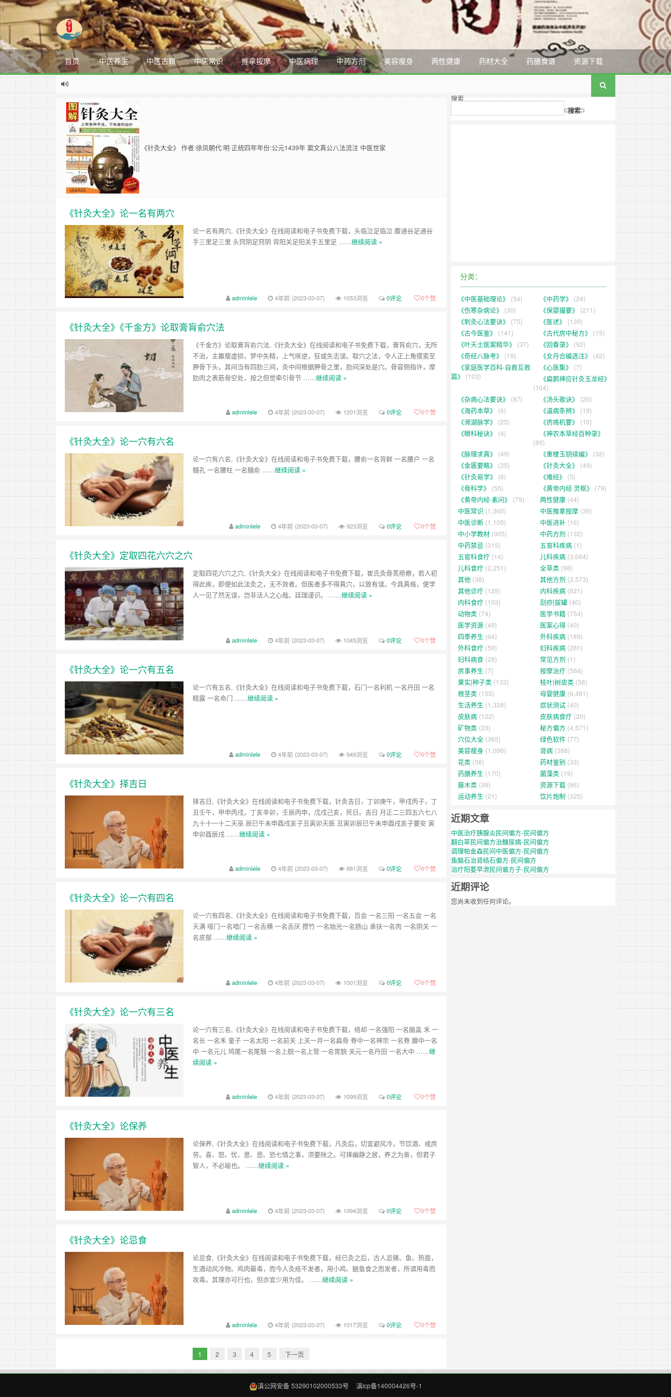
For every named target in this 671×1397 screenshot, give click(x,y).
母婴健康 (553, 693)
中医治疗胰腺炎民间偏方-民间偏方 (500, 832)
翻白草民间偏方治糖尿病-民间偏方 (500, 841)
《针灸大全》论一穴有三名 (119, 1011)
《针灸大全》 (559, 465)
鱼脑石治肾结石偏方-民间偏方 (493, 859)
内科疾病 (553, 590)
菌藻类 (549, 773)
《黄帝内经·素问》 (484, 499)
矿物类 (467, 727)
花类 (464, 761)
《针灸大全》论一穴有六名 (119, 441)
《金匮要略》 (477, 465)
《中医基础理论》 (483, 298)
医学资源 (470, 624)
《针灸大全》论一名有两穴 (119, 213)
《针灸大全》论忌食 (106, 1239)
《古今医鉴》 (477, 332)
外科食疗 (470, 647)
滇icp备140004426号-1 (389, 1385)
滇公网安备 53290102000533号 (303, 1385)
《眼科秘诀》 (477, 433)
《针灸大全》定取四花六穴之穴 (129, 555)
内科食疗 (470, 602)
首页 (72, 61)
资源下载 (588, 61)
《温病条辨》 (559, 410)
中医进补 (553, 522)
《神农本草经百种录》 (572, 433)
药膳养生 (470, 773)
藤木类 (467, 784)
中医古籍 (161, 61)
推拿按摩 (256, 61)
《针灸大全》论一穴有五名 (119, 669)
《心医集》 (556, 366)
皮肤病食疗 (556, 716)
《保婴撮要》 (559, 309)
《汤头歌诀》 (559, 398)
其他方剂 (553, 579)
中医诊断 (470, 522)
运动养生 (470, 796)
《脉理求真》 (477, 453)
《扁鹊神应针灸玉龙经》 (575, 378)
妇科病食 (470, 659)
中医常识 (208, 61)
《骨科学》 (474, 487)
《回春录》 (556, 344)
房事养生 (470, 670)
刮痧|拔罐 (553, 602)
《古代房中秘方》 (565, 332)
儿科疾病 (553, 556)
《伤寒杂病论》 (480, 309)
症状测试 (553, 704)
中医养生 (113, 61)
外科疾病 (553, 636)
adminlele (244, 297)
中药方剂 (351, 61)
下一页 (294, 1354)
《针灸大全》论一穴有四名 (119, 897)
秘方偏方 (553, 727)
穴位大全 (470, 738)
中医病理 (303, 61)
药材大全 (493, 61)
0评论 (394, 297)
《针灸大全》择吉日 (106, 783)
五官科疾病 (556, 544)
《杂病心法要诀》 (483, 398)
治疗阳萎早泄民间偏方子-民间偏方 (500, 869)
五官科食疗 (474, 556)
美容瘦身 (398, 61)
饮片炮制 (553, 796)
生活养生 (470, 704)
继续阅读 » (367, 241)
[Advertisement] (533, 193)
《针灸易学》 (477, 476)
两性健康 (446, 61)
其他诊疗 (470, 590)
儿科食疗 (470, 567)
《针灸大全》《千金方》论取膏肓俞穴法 (145, 327)
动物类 (467, 613)
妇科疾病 (553, 647)
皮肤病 (467, 716)
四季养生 (470, 636)
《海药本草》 (477, 410)
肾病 (546, 750)
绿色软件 (553, 738)
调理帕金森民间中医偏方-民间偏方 (500, 850)
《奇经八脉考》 (480, 355)
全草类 (549, 567)
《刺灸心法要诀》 (483, 321)
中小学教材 (474, 533)
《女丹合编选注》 (565, 355)
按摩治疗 (553, 670)
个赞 (428, 297)
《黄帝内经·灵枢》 (566, 487)
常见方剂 (553, 659)
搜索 (457, 98)
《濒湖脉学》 (477, 421)
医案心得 (553, 624)
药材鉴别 (553, 761)
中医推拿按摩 (559, 510)
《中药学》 (556, 298)
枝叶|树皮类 (557, 681)
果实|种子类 (475, 681)
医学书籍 (553, 613)
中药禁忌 (470, 544)
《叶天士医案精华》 (486, 344)
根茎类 (467, 693)
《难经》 (553, 476)
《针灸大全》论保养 (106, 1125)
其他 (464, 579)
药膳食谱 (541, 61)
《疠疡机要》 (559, 421)
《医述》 (553, 321)
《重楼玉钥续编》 (565, 453)
